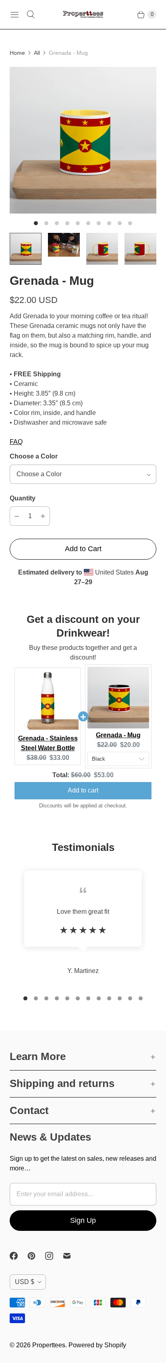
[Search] (31, 14)
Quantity (22, 498)
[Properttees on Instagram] (54, 1256)
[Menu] (14, 14)
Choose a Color (34, 456)
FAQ (16, 441)
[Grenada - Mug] (83, 140)
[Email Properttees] (72, 1256)
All (37, 53)
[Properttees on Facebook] (18, 1256)
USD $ (24, 1281)
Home (17, 53)
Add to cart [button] (83, 790)
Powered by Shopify (97, 1345)
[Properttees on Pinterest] (36, 1256)
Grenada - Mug (118, 735)
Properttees (48, 1345)
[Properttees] (83, 15)
